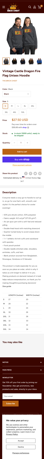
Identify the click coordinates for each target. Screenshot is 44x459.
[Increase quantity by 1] (27, 142)
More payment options (22, 165)
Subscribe (10, 403)
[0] (39, 7)
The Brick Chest (9, 81)
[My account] (34, 7)
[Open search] (29, 7)
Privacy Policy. (12, 434)
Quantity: (6, 143)
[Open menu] (3, 7)
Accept (21, 441)
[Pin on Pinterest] (30, 173)
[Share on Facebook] (26, 173)
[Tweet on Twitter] (35, 173)
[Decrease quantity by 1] (14, 142)
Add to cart (22, 152)
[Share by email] (40, 173)
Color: (7, 89)
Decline (21, 447)
